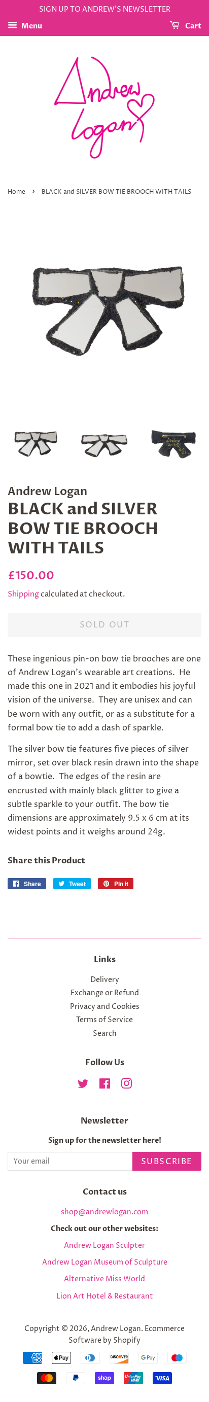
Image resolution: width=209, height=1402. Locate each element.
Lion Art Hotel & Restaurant (104, 1296)
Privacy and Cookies (105, 1006)
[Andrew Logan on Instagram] (126, 1086)
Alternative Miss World (104, 1279)
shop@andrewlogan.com (104, 1212)
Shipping (23, 594)
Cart (192, 26)
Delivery (104, 980)
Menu (31, 26)
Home (16, 192)
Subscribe (167, 1161)
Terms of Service (104, 1020)
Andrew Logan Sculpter (104, 1245)
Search (105, 1033)
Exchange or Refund (105, 993)
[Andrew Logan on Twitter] (83, 1086)
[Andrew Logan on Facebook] (105, 1086)
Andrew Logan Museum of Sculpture (104, 1262)
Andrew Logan (116, 1329)
